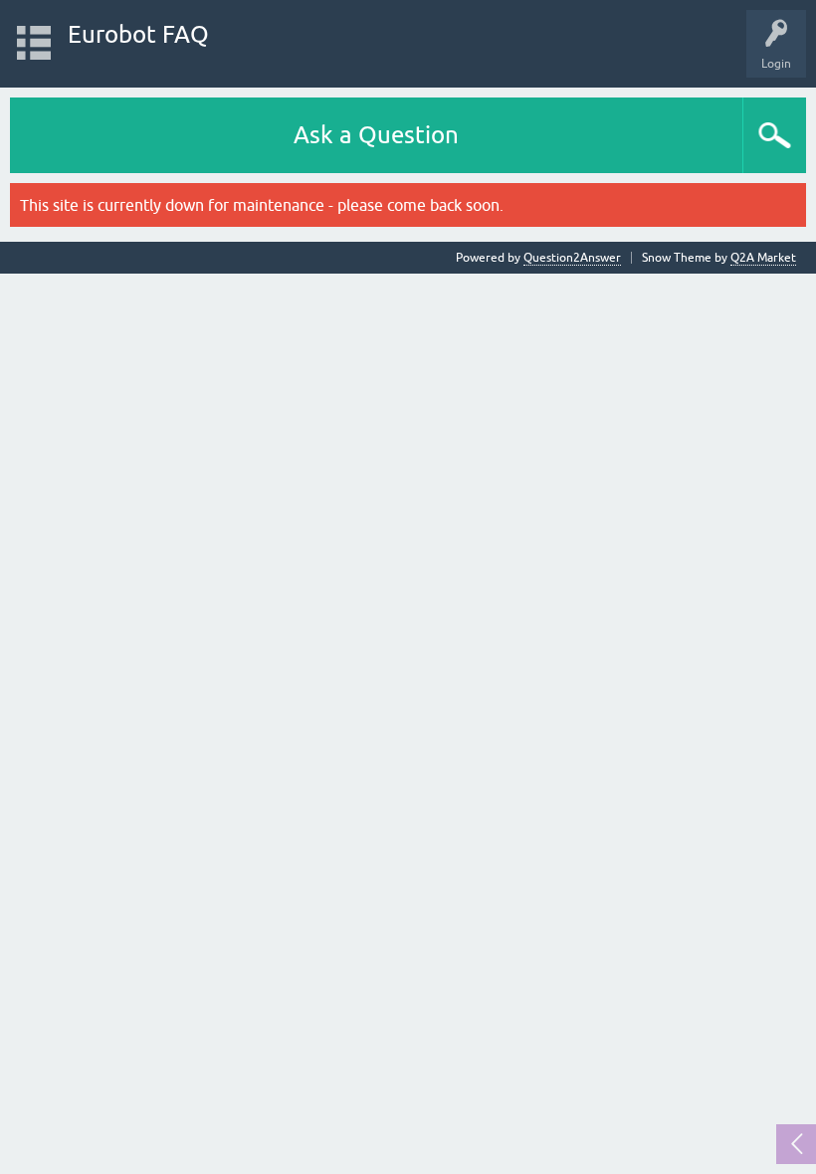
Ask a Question (376, 134)
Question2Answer (572, 258)
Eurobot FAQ (138, 34)
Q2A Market (763, 258)
